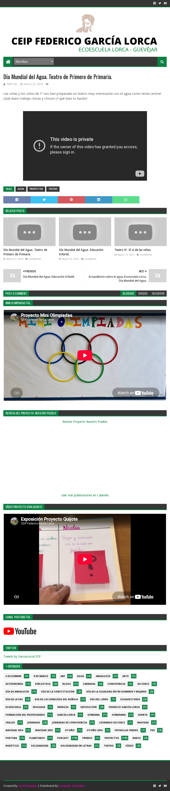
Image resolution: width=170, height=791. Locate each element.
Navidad (143, 722)
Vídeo (129, 745)
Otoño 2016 (94, 730)
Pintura (11, 738)
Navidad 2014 (14, 730)
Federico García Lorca (124, 707)
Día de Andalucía (17, 691)
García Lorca (66, 714)
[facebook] (155, 3)
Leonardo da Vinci (112, 722)
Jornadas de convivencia (69, 722)
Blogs (66, 684)
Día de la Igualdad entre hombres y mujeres (116, 691)
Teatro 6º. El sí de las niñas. (132, 250)
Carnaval (89, 684)
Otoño (70, 730)
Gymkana (93, 714)
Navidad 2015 (44, 730)
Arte (125, 676)
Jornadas (33, 722)
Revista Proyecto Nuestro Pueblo (84, 421)
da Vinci (143, 684)
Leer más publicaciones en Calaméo (85, 495)
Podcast (63, 738)
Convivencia (116, 684)
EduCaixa (39, 707)
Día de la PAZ (14, 699)
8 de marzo (41, 676)
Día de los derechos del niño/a (56, 699)
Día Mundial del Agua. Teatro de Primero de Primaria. (25, 252)
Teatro (52, 189)
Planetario (37, 738)
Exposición (89, 707)
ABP (62, 676)
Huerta (142, 714)
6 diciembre (13, 676)
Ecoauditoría (130, 699)
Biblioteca (42, 684)
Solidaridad (39, 745)
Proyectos (36, 189)
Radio (137, 738)
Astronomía (14, 684)
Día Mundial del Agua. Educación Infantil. (81, 252)
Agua (21, 189)
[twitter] (160, 3)
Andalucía (103, 676)
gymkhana (119, 714)
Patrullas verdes (126, 730)
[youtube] (165, 3)
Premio (87, 738)
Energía (62, 707)
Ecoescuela (13, 707)
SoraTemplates (27, 785)
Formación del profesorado (25, 714)
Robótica (12, 745)
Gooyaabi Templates (72, 785)
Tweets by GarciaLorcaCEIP (22, 656)
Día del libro (99, 699)
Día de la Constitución (57, 691)
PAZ (152, 730)
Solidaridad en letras (76, 745)
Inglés (10, 722)
